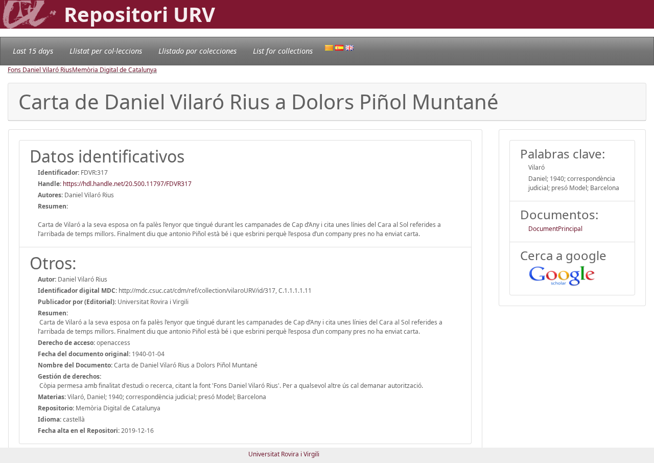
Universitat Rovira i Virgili (283, 454)
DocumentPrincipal (555, 228)
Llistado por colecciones (197, 51)
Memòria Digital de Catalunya (114, 69)
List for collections (283, 51)
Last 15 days (33, 51)
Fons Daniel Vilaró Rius (40, 69)
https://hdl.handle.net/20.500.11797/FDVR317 (127, 183)
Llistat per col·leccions (105, 51)
